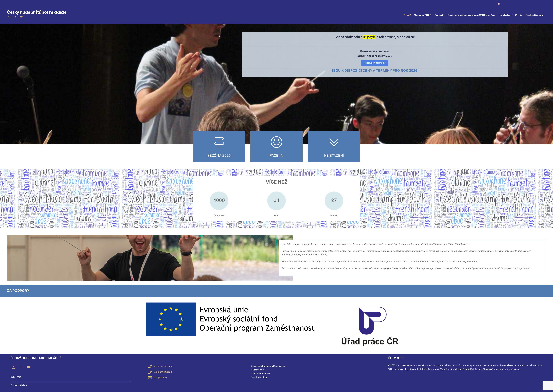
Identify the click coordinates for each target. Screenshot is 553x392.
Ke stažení (505, 15)
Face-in (439, 15)
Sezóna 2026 (422, 15)
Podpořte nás (534, 15)
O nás (518, 15)
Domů (407, 15)
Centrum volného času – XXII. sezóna (471, 15)
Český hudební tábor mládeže (36, 12)
